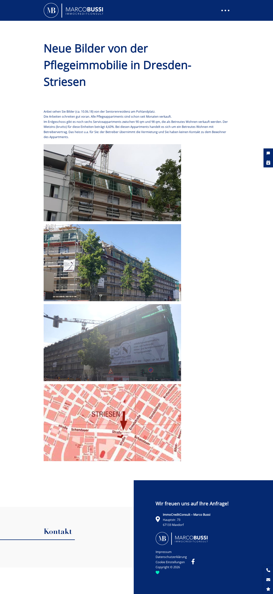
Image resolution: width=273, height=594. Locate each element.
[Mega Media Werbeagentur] (157, 572)
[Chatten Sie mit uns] (268, 153)
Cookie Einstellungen (170, 562)
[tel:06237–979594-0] (268, 570)
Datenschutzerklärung (171, 557)
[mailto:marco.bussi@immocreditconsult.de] (268, 580)
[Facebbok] (193, 561)
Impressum (164, 552)
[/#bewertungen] (268, 589)
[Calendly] (268, 162)
